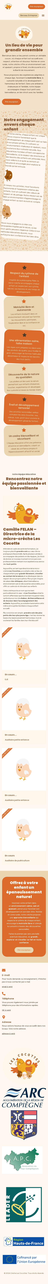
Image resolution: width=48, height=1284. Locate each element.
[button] (43, 15)
